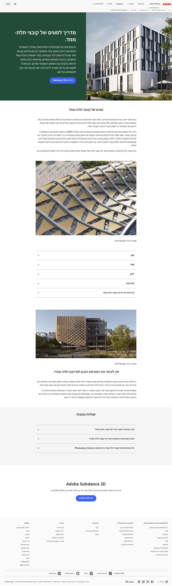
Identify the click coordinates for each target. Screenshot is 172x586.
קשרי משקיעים (25, 548)
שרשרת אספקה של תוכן (126, 531)
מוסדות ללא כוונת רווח (92, 531)
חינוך (97, 528)
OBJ (132, 255)
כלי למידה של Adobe (58, 538)
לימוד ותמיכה (98, 4)
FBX (132, 264)
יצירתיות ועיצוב (155, 4)
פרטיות (64, 582)
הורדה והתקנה (59, 531)
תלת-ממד (165, 545)
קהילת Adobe (60, 534)
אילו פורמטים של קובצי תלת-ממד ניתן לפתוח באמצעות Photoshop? (104, 448)
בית (169, 10)
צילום (166, 531)
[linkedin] (139, 582)
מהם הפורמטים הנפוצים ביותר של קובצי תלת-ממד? (111, 438)
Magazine (119, 4)
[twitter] (143, 582)
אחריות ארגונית (25, 545)
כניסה (8, 4)
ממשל (97, 534)
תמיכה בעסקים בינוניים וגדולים (55, 541)
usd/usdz (130, 283)
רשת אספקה (25, 551)
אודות (27, 531)
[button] (15, 4)
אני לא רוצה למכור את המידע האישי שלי (26, 582)
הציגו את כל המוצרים (162, 555)
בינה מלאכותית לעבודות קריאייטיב (158, 528)
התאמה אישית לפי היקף (126, 528)
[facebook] (152, 582)
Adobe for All (25, 562)
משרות (27, 534)
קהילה (110, 4)
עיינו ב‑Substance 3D (63, 80)
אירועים (27, 538)
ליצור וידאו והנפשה (162, 538)
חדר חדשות (26, 541)
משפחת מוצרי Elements (161, 548)
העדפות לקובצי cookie (45, 582)
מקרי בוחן (133, 10)
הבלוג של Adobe (24, 565)
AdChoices (8, 582)
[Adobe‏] (167, 4)
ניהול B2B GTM (128, 541)
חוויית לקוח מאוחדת (127, 534)
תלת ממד (141, 4)
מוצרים (131, 4)
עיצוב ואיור (165, 534)
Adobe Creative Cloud (158, 10)
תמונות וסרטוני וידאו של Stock (159, 551)
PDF (166, 541)
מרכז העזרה (60, 528)
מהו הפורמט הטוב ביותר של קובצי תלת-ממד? (114, 429)
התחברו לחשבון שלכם (23, 528)
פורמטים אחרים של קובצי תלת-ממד (118, 292)
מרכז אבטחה (25, 555)
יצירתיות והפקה (129, 538)
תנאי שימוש (57, 582)
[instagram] (148, 582)
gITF (132, 274)
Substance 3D (144, 10)
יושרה (27, 558)
